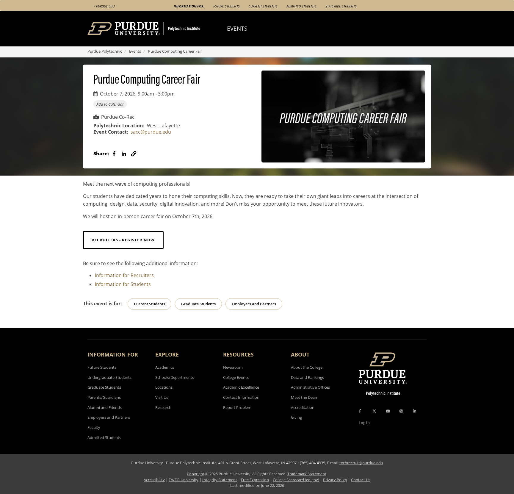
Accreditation (302, 407)
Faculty (93, 427)
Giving (296, 417)
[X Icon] (374, 411)
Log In (364, 422)
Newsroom (233, 367)
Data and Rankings (307, 377)
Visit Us (161, 397)
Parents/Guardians (104, 397)
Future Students (226, 6)
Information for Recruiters (124, 275)
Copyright (195, 473)
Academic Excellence (241, 387)
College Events (236, 377)
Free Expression (255, 479)
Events (135, 51)
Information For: (189, 6)
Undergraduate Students (109, 377)
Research (163, 407)
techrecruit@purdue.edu (361, 462)
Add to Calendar (110, 104)
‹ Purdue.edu (104, 6)
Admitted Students (301, 6)
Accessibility (154, 479)
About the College (306, 367)
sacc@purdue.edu (151, 132)
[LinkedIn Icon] (414, 411)
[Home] (154, 28)
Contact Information (241, 397)
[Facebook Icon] (360, 411)
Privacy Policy (335, 479)
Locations (164, 387)
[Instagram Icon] (401, 411)
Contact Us (360, 479)
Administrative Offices (310, 387)
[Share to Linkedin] (124, 153)
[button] (133, 153)
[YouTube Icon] (388, 411)
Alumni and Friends (104, 407)
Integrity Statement (219, 479)
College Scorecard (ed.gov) (296, 479)
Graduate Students (198, 304)
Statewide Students (341, 6)
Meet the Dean (304, 397)
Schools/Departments (174, 377)
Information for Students (123, 284)
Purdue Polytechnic (104, 51)
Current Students (263, 6)
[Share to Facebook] (114, 153)
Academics (164, 367)
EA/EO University (183, 479)
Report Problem (237, 407)
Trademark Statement (306, 473)
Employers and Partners (254, 304)
